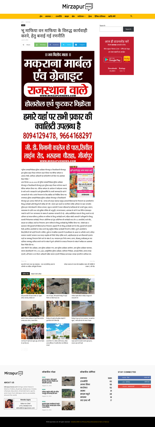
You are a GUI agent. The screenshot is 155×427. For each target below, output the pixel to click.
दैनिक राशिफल (100, 16)
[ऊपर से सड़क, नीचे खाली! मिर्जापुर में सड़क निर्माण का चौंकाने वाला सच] (57, 286)
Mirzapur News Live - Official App (117, 48)
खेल (73, 16)
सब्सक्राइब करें (145, 386)
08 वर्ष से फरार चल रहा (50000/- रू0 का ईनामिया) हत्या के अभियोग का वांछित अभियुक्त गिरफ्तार (38, 265)
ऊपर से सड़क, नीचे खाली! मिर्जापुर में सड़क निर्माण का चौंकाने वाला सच (50, 381)
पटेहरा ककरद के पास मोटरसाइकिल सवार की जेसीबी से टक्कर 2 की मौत (79, 265)
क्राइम (67, 16)
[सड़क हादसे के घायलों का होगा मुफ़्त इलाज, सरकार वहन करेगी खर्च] (83, 331)
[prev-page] (22, 349)
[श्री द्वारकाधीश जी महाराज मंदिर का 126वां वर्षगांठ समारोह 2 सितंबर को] (32, 286)
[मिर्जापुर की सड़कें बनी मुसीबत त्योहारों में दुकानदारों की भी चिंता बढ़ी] (57, 309)
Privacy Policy (86, 422)
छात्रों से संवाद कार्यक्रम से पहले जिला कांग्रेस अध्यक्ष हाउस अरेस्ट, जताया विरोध (51, 405)
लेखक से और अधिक (36, 274)
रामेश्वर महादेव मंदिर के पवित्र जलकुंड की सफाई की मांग (50, 392)
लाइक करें (146, 377)
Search (102, 25)
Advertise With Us (76, 422)
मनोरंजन (81, 16)
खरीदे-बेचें (111, 16)
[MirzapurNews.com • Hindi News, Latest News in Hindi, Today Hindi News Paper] (77, 7)
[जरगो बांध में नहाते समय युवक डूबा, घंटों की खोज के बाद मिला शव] (32, 331)
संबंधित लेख (25, 274)
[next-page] (26, 349)
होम (41, 16)
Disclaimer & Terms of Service (100, 422)
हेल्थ (90, 16)
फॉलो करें (146, 382)
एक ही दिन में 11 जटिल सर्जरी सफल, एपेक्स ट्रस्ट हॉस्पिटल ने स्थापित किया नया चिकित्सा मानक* (57, 343)
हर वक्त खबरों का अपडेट (116, 52)
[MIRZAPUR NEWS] (20, 373)
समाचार (48, 16)
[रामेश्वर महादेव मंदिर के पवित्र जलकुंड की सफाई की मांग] (83, 286)
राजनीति (59, 16)
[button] (131, 16)
